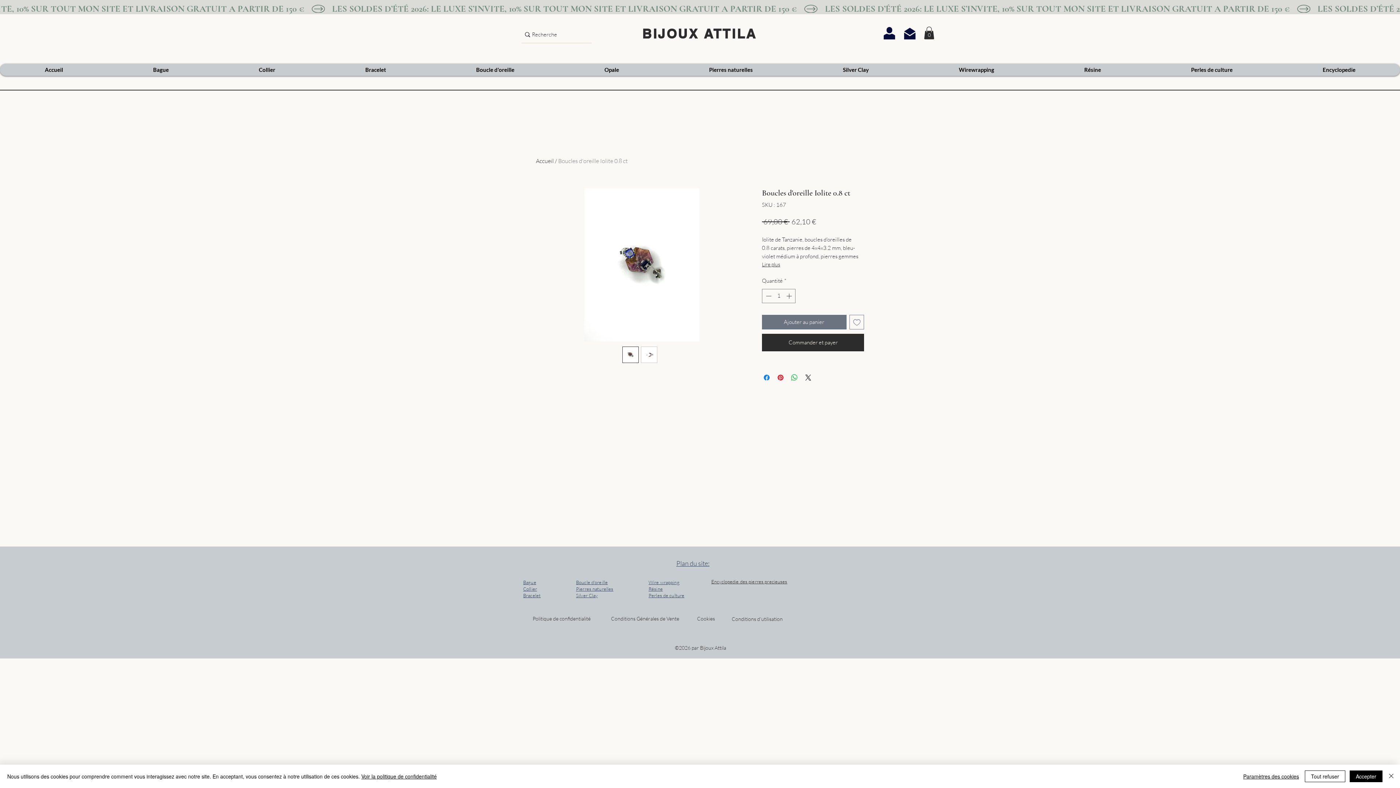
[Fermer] (1391, 776)
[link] (929, 33)
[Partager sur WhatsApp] (794, 377)
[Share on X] (808, 377)
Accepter (1366, 776)
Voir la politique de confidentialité (399, 776)
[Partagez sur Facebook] (766, 377)
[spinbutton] (779, 296)
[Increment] (790, 296)
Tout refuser (1325, 776)
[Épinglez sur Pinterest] (780, 377)
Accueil (545, 161)
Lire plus (771, 264)
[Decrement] (768, 296)
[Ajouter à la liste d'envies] (856, 322)
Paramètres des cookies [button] (1271, 776)
